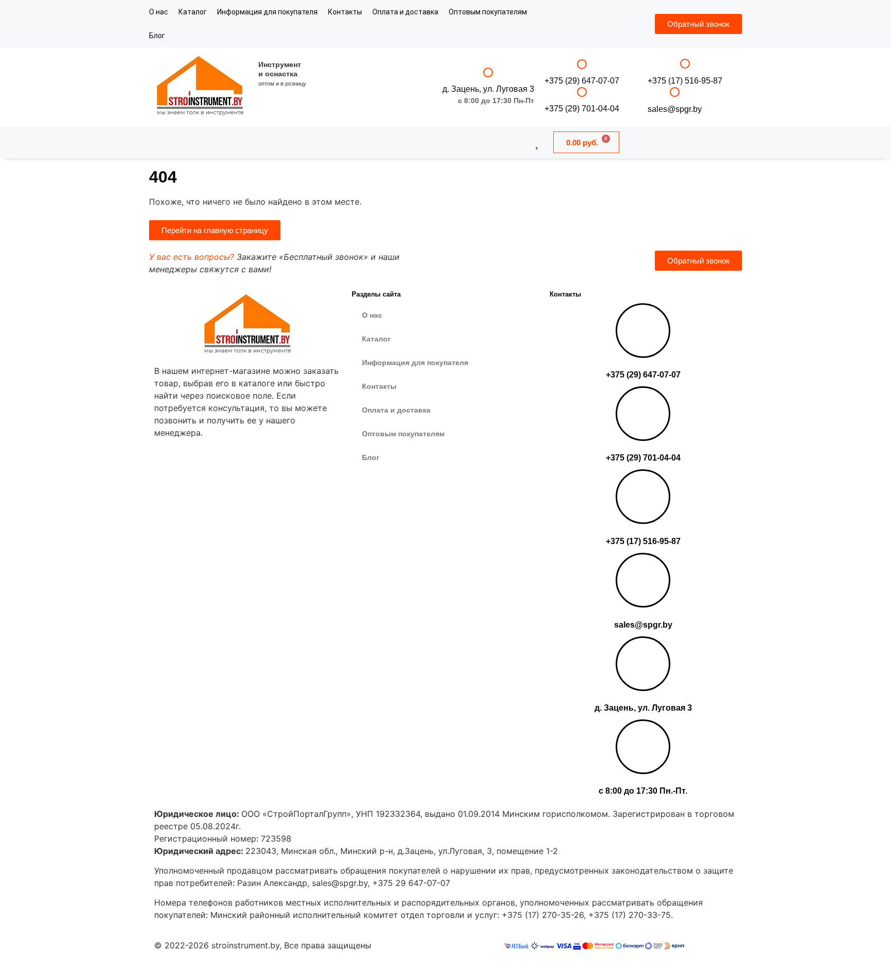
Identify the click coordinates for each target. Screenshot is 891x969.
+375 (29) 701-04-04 (581, 108)
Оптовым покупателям (488, 12)
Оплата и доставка (405, 12)
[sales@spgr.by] (675, 92)
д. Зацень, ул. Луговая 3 (488, 89)
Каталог (192, 12)
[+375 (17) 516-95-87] (685, 64)
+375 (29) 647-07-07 (581, 80)
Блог (157, 35)
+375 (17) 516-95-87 (685, 80)
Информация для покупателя (267, 12)
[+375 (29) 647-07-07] (582, 64)
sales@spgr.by (675, 109)
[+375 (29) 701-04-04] (582, 92)
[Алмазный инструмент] (200, 87)
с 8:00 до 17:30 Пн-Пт (496, 100)
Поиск (415, 142)
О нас (158, 12)
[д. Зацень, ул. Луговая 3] (488, 72)
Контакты (345, 12)
